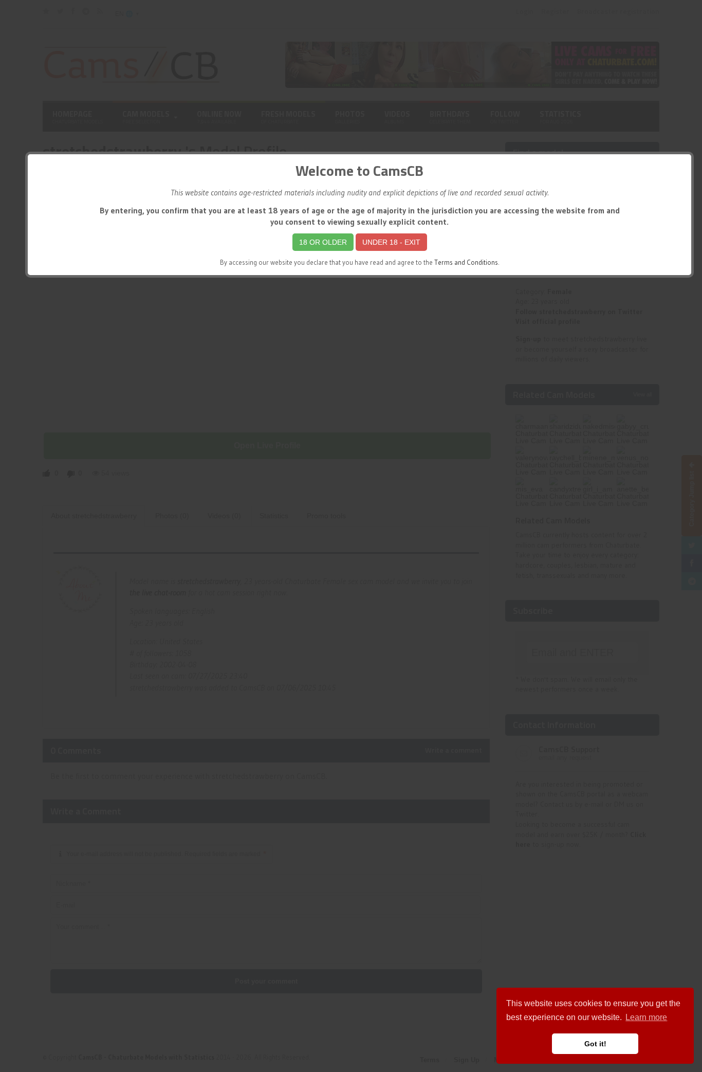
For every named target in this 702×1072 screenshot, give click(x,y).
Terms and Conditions (466, 262)
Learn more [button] (646, 1017)
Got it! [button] (595, 1044)
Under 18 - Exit (391, 242)
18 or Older (323, 242)
